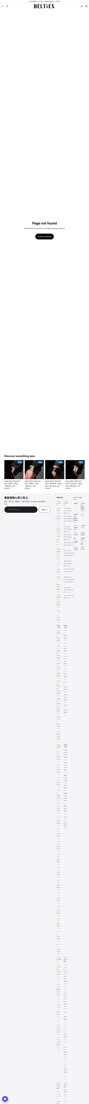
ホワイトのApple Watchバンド (58, 756)
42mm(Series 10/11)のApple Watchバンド (69, 545)
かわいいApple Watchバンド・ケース (65, 1019)
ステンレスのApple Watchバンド (65, 674)
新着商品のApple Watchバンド (76, 518)
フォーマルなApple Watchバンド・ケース (58, 1045)
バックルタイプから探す (59, 1085)
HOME (76, 503)
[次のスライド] (21, 469)
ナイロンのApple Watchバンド (65, 648)
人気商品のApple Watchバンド (83, 507)
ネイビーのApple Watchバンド (58, 872)
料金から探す (59, 626)
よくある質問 (76, 548)
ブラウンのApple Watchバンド (58, 885)
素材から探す (66, 626)
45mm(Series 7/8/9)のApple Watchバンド (68, 563)
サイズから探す (66, 503)
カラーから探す (59, 746)
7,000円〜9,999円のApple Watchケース (58, 689)
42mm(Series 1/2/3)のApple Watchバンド (68, 537)
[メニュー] (2, 6)
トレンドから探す (66, 1084)
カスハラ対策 (76, 533)
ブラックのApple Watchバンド (58, 769)
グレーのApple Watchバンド (58, 936)
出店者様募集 (83, 533)
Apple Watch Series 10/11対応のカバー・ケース (69, 590)
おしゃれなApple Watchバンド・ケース (65, 1054)
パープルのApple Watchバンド (58, 859)
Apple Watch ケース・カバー (58, 521)
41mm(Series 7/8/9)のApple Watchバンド (68, 529)
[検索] (7, 6)
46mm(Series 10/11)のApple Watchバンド (69, 571)
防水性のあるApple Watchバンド (65, 754)
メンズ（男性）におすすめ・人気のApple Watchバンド (65, 974)
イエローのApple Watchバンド (58, 808)
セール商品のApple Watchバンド (58, 736)
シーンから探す (59, 959)
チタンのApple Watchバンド (65, 687)
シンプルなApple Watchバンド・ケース (65, 1072)
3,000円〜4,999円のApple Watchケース (58, 653)
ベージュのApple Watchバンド (58, 897)
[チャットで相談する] (5, 1099)
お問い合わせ (83, 548)
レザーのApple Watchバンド (65, 635)
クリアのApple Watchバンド (58, 949)
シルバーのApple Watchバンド (58, 910)
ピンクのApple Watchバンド (58, 833)
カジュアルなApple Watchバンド (58, 1029)
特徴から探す (66, 746)
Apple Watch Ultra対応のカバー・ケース (69, 598)
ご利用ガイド (83, 526)
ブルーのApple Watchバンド (58, 795)
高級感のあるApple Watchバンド (65, 798)
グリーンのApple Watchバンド (58, 821)
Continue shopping (44, 236)
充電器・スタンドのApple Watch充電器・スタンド (58, 549)
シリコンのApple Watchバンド (65, 661)
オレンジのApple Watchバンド (58, 846)
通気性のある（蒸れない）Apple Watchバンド (65, 783)
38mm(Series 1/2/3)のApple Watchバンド (68, 511)
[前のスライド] (6, 469)
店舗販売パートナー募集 (83, 541)
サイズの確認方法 (76, 527)
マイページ (83, 515)
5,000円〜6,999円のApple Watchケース (58, 671)
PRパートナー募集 (76, 540)
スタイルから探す (66, 959)
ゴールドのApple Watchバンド (58, 923)
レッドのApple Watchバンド (58, 782)
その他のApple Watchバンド (65, 710)
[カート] (86, 6)
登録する (44, 509)
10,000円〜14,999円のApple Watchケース (58, 706)
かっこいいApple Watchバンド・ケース (65, 1037)
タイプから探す (59, 503)
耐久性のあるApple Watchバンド (65, 767)
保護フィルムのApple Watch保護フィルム (58, 584)
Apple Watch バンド (58, 511)
